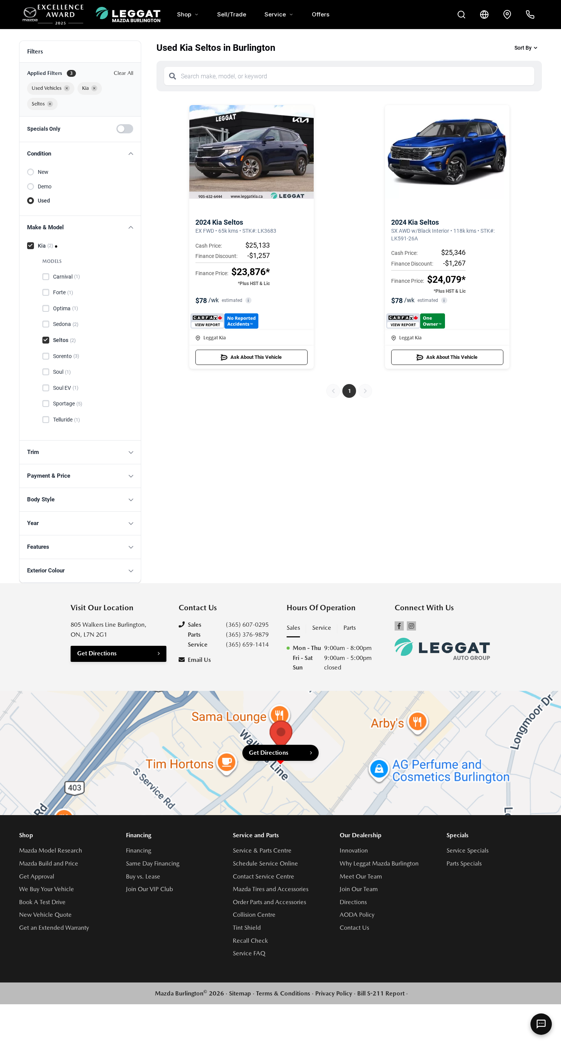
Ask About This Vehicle (256, 357)
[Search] (172, 76)
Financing (138, 850)
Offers (320, 14)
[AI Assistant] (541, 1024)
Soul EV (66, 388)
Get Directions (97, 653)
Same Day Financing (152, 863)
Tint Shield (247, 927)
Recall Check (250, 940)
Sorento (66, 356)
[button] (80, 153)
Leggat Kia (214, 337)
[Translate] (484, 14)
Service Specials (467, 850)
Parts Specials (464, 863)
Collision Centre (254, 914)
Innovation (354, 850)
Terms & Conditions (283, 993)
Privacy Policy (333, 993)
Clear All (123, 73)
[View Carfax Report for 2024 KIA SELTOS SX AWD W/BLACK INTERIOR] (415, 321)
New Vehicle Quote (45, 914)
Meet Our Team (361, 876)
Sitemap (240, 993)
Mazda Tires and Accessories (270, 889)
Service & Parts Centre (262, 850)
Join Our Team (359, 889)
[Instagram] (411, 626)
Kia (45, 246)
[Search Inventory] (461, 14)
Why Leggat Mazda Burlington (379, 863)
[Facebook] (399, 626)
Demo (45, 186)
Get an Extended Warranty (54, 927)
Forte (63, 292)
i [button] (248, 300)
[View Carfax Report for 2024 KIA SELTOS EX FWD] (224, 321)
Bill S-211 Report (381, 993)
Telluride (66, 420)
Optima (65, 308)
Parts (349, 627)
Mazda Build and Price (48, 863)
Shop (184, 14)
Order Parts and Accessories (269, 902)
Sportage (67, 403)
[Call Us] (530, 14)
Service (275, 14)
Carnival (66, 277)
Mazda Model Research (50, 850)
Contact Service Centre (263, 876)
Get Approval (36, 876)
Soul (62, 372)
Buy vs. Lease (143, 876)
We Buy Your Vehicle (46, 889)
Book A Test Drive (42, 902)
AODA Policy (357, 914)
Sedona (66, 324)
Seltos (64, 340)
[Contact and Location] (507, 14)
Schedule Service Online (265, 863)
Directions (353, 902)
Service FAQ (249, 953)
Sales (293, 627)
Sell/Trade (231, 14)
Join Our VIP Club (149, 889)
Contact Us (354, 927)
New (43, 172)
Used (44, 201)
